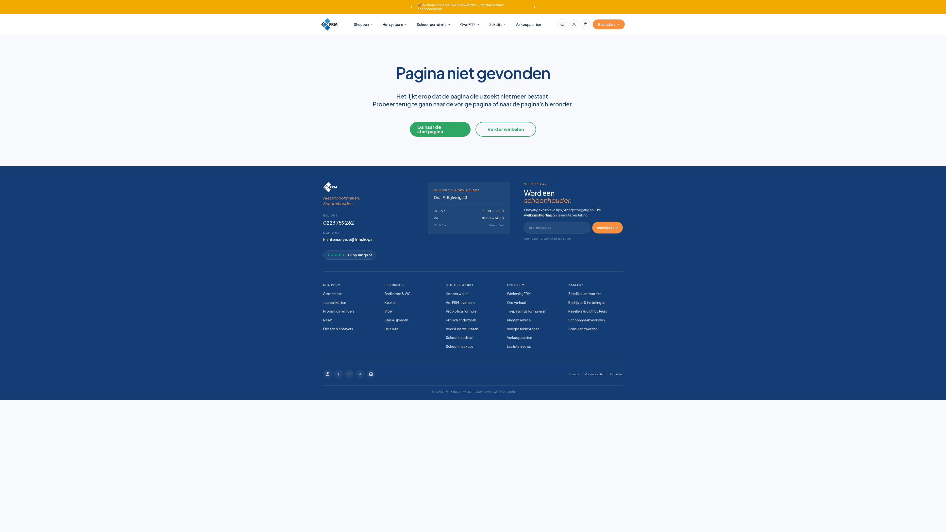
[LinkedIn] (371, 374)
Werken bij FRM (519, 294)
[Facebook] (338, 374)
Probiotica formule (461, 311)
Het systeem (393, 24)
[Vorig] (412, 7)
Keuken (390, 302)
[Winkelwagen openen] (586, 24)
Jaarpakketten (334, 302)
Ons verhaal (516, 302)
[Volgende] (533, 7)
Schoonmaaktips (459, 346)
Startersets (332, 294)
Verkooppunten (528, 24)
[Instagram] (327, 374)
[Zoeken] (562, 24)
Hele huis (391, 329)
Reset (328, 320)
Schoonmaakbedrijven (586, 320)
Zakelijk (495, 24)
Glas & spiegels (397, 320)
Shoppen (361, 24)
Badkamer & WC (397, 294)
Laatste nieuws (519, 346)
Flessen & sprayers (338, 329)
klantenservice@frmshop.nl (348, 239)
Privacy (574, 374)
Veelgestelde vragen (523, 329)
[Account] (574, 24)
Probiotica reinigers (339, 311)
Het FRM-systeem (460, 302)
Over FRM (467, 24)
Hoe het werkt (457, 294)
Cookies (616, 374)
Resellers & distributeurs (587, 311)
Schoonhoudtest (459, 337)
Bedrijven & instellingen (586, 302)
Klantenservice (519, 320)
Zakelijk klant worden (585, 294)
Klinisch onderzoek (461, 320)
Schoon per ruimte (431, 24)
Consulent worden (583, 329)
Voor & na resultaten (462, 329)
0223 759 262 (338, 222)
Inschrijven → (607, 228)
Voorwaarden (594, 374)
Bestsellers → (608, 24)
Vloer (389, 311)
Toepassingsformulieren (526, 311)
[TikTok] (349, 374)
